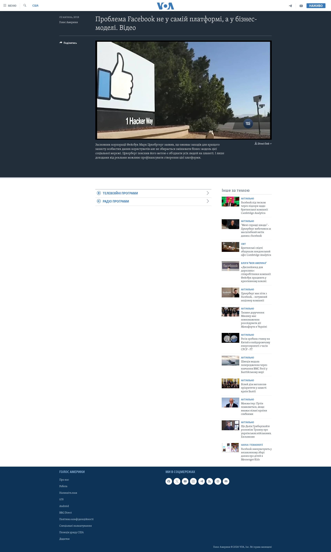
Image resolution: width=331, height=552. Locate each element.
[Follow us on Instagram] (193, 481)
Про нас (64, 480)
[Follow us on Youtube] (185, 481)
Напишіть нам (68, 493)
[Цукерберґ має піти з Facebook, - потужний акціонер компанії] (230, 292)
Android (64, 506)
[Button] (68, 44)
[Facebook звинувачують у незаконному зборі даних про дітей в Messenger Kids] (230, 448)
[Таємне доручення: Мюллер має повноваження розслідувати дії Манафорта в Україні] (230, 312)
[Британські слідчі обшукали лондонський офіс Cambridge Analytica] (230, 247)
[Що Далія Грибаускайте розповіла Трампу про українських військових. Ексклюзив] (230, 425)
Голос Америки (68, 22)
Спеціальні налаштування (75, 526)
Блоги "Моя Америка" (253, 263)
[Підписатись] (226, 481)
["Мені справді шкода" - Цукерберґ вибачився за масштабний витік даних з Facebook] (230, 224)
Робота (63, 486)
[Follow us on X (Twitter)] (177, 481)
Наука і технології (252, 445)
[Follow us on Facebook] (169, 481)
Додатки (64, 539)
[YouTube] (301, 6)
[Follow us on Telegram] (201, 481)
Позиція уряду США (71, 532)
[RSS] (209, 481)
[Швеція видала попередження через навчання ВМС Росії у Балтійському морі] (230, 361)
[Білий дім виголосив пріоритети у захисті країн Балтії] (230, 383)
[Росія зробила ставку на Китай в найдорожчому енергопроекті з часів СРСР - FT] (230, 338)
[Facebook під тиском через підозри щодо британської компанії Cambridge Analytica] (230, 201)
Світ (243, 244)
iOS (61, 499)
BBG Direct (65, 512)
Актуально (247, 199)
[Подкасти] (217, 481)
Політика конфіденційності (76, 519)
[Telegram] (290, 6)
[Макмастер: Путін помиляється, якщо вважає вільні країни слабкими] (230, 402)
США (35, 5)
